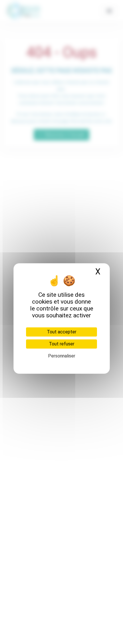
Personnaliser (61, 356)
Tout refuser (61, 344)
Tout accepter (61, 332)
